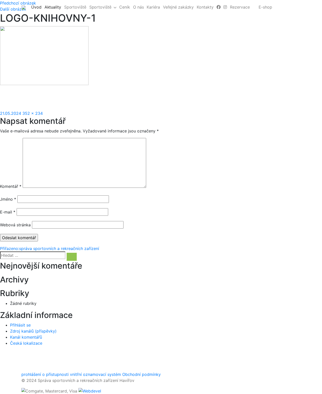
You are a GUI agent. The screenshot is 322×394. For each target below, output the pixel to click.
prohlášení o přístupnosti (45, 374)
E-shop (265, 7)
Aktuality (54, 7)
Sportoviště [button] (100, 7)
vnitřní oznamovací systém (95, 374)
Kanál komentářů (26, 337)
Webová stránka (15, 224)
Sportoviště (75, 7)
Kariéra (153, 7)
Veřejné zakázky (178, 7)
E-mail (7, 211)
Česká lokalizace (26, 343)
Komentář (10, 186)
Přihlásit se (20, 325)
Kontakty (205, 7)
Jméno (8, 199)
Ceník (124, 7)
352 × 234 (32, 113)
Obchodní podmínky (141, 374)
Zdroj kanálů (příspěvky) (33, 331)
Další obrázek (13, 9)
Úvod (37, 7)
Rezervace (240, 7)
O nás (138, 7)
